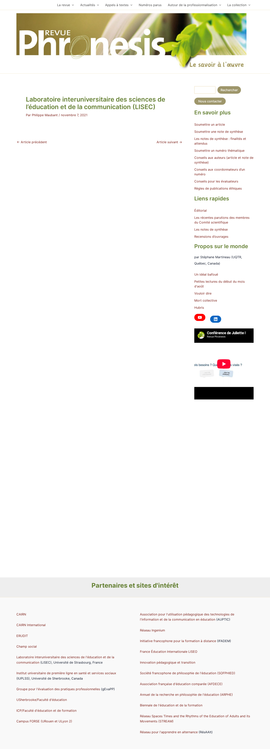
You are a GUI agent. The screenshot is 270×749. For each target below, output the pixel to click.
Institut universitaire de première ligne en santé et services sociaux (66, 673)
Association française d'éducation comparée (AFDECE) (181, 684)
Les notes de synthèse (211, 229)
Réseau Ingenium (152, 630)
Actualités (87, 5)
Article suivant (169, 142)
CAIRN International (31, 625)
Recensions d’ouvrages (211, 236)
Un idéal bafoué (206, 274)
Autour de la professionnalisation (192, 5)
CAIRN (21, 614)
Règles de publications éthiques (218, 188)
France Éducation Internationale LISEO (168, 652)
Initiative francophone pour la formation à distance (178, 641)
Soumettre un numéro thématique (219, 150)
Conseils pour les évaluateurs (216, 181)
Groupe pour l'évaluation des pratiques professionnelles (58, 689)
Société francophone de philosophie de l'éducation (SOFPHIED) (187, 673)
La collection (236, 5)
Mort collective (205, 300)
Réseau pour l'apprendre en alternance (169, 732)
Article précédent (32, 142)
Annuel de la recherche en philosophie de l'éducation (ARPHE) (186, 695)
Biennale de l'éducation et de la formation (171, 705)
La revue (63, 5)
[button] (72, 5)
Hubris (199, 308)
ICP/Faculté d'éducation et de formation (46, 711)
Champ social (26, 646)
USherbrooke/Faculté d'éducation (41, 700)
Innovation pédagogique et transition (167, 662)
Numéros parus (150, 5)
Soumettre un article (209, 124)
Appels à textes (116, 5)
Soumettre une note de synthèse (218, 132)
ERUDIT (22, 636)
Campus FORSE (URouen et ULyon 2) (44, 721)
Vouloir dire (202, 293)
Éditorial (200, 210)
